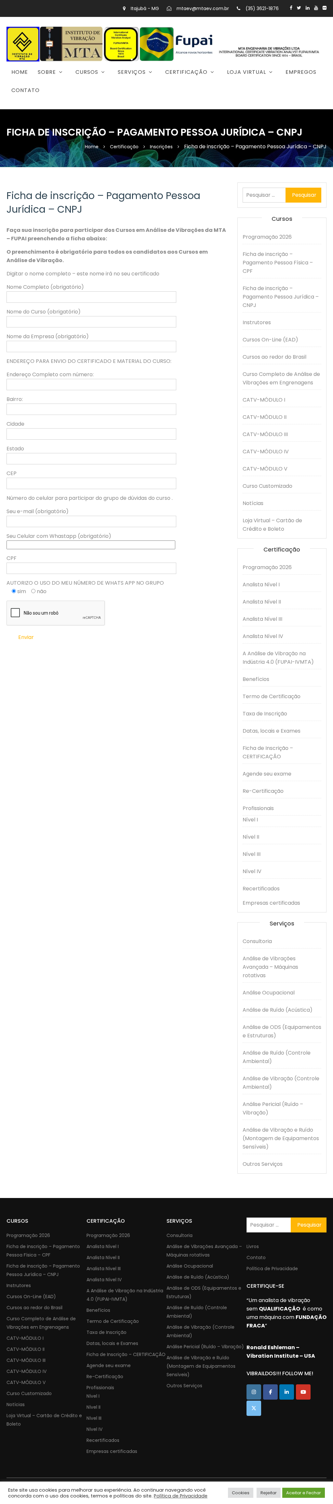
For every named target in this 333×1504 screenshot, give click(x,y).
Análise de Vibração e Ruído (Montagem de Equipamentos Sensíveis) (281, 1138)
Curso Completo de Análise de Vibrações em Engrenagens (281, 378)
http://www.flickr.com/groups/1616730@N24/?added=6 (324, 8)
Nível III (251, 854)
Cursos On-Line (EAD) (270, 339)
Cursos (86, 72)
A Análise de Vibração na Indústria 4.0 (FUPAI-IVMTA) (278, 658)
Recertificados (261, 888)
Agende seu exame (267, 774)
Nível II (251, 837)
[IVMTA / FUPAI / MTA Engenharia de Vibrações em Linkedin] (286, 1392)
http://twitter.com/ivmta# (299, 8)
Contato (25, 90)
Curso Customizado (267, 486)
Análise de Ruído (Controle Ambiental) (277, 1057)
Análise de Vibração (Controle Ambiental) (281, 1083)
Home (19, 72)
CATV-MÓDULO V (265, 468)
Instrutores (257, 322)
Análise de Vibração (112, 103)
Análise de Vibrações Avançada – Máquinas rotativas (270, 967)
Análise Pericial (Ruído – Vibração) (273, 1108)
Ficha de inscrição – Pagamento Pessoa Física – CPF (278, 262)
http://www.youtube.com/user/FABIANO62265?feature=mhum (316, 8)
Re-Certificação (263, 791)
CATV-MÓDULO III (265, 434)
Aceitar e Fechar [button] (303, 1493)
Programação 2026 (64, 89)
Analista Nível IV (263, 636)
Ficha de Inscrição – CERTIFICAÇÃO (268, 752)
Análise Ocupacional (269, 992)
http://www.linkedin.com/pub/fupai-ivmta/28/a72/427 (308, 8)
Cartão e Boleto (229, 89)
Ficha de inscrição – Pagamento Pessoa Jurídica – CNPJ (281, 297)
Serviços (132, 72)
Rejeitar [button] (268, 1493)
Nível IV (252, 871)
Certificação (186, 72)
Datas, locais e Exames (271, 731)
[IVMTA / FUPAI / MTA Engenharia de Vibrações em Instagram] (253, 1392)
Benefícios (88, 103)
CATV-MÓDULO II (264, 417)
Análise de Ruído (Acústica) (278, 1010)
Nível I (250, 819)
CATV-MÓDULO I (264, 400)
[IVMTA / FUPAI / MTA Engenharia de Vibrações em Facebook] (270, 1392)
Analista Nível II (262, 602)
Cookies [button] (240, 1493)
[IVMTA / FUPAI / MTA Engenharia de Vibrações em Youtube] (303, 1392)
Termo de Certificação (271, 696)
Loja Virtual (246, 72)
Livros (252, 1246)
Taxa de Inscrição (265, 713)
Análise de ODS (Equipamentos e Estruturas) (282, 1031)
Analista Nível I (261, 584)
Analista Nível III (262, 619)
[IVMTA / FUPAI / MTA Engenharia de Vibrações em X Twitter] (253, 1408)
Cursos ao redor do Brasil (274, 357)
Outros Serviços (263, 1164)
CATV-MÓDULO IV (266, 451)
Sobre (47, 72)
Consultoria (103, 89)
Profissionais (258, 808)
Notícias (253, 503)
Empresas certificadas (271, 903)
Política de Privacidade (272, 1268)
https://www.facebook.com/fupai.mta (291, 8)
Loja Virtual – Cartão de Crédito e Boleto (272, 525)
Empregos (301, 72)
